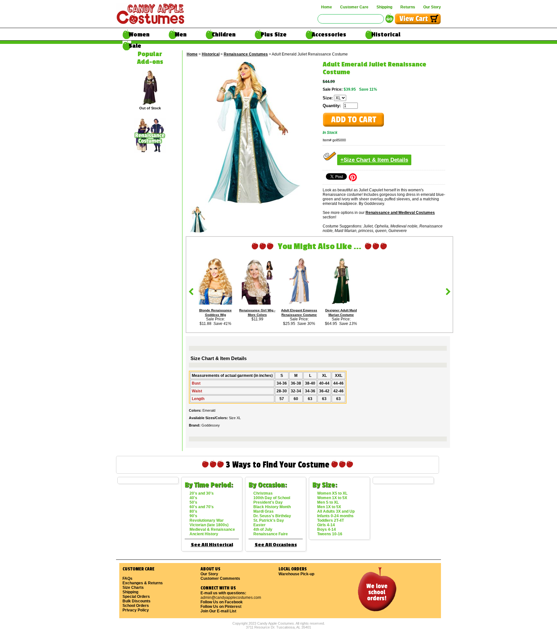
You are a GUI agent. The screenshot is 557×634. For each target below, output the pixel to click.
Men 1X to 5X (329, 507)
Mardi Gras (263, 511)
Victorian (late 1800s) (209, 525)
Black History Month (272, 507)
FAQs (127, 578)
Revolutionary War (207, 520)
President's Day (268, 502)
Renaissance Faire (270, 534)
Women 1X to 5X (332, 498)
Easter (259, 525)
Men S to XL (328, 502)
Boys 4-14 (326, 529)
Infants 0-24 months (335, 516)
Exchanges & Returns (142, 583)
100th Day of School (271, 498)
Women (139, 34)
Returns (407, 7)
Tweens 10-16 (329, 534)
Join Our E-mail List (218, 611)
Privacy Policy (135, 610)
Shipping (384, 7)
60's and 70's (202, 507)
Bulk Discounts (136, 601)
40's (193, 498)
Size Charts (133, 587)
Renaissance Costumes (246, 54)
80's (193, 511)
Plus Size (274, 34)
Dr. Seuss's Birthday (272, 516)
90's (193, 516)
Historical (385, 34)
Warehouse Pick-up (296, 574)
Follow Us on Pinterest (220, 606)
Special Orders (136, 596)
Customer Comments (220, 578)
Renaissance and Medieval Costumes (400, 212)
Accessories (329, 34)
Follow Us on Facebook (221, 602)
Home (326, 7)
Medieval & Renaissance (212, 529)
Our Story (432, 7)
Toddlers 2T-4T (330, 520)
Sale (135, 45)
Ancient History (204, 534)
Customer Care (354, 7)
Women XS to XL (332, 493)
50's (193, 502)
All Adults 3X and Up (336, 511)
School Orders (135, 605)
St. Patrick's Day (268, 520)
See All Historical (212, 545)
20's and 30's (202, 493)
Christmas (263, 493)
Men (181, 34)
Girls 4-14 (326, 525)
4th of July (262, 529)
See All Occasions (276, 545)
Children (224, 34)
